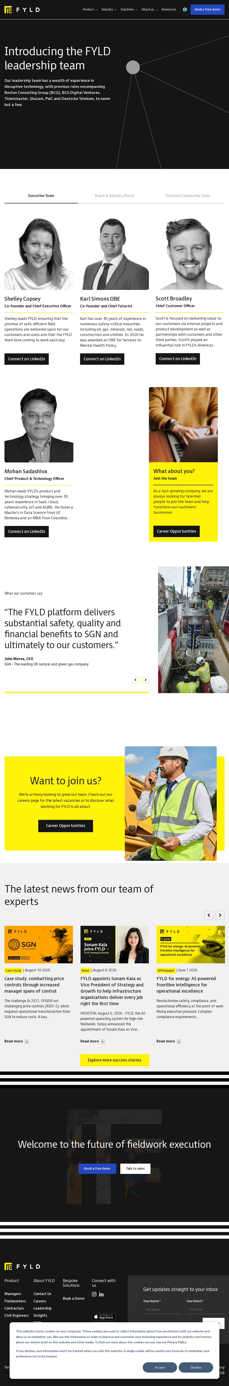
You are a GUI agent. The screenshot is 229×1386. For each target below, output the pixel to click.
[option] (76, 637)
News (85, 971)
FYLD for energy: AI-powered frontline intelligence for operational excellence (186, 985)
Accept (160, 1367)
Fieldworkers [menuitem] (15, 1301)
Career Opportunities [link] (178, 532)
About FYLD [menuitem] (44, 1280)
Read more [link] (16, 1041)
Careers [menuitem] (40, 1301)
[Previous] (208, 915)
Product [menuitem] (11, 1280)
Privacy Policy (176, 1342)
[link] (22, 9)
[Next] (220, 915)
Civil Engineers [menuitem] (16, 1316)
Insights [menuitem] (40, 1316)
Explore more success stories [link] (114, 1061)
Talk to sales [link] (138, 1169)
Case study (13, 971)
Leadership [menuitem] (43, 1308)
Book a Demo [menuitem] (73, 1299)
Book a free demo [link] (210, 10)
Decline (196, 1367)
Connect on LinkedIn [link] (28, 360)
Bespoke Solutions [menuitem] (71, 1283)
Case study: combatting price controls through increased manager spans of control (34, 985)
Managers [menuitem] (12, 1294)
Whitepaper (166, 971)
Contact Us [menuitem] (42, 1294)
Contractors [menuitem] (14, 1308)
